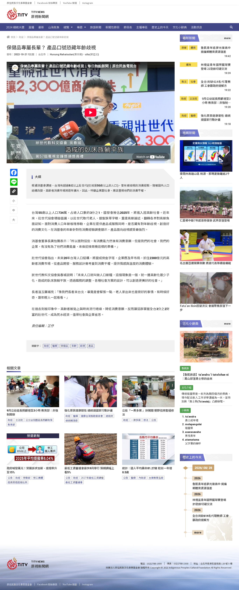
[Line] (13, 182)
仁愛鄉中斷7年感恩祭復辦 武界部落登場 (205, 220)
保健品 (64, 346)
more (197, 532)
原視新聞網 (40, 16)
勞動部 (26, 477)
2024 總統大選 (15, 27)
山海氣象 (53, 27)
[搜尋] (231, 27)
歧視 (82, 346)
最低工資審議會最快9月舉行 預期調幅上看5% (89, 470)
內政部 (142, 477)
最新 (41, 27)
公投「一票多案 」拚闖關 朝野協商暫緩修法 (148, 412)
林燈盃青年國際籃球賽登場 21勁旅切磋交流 (216, 67)
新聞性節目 (113, 27)
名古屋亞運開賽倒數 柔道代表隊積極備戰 (205, 263)
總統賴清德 (71, 420)
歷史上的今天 (160, 27)
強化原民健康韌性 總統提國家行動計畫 (88, 410)
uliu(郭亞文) (92, 54)
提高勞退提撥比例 (17, 482)
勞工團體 (38, 477)
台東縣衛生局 (156, 477)
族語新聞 (95, 27)
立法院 (19, 420)
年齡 (74, 346)
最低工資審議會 (74, 482)
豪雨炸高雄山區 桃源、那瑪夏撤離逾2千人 (205, 175)
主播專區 (141, 27)
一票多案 (136, 420)
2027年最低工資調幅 (92, 477)
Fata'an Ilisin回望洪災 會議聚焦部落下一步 (205, 308)
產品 (90, 346)
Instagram (87, 3)
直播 (31, 27)
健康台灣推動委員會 (92, 416)
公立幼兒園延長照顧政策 (39, 420)
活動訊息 (196, 27)
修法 (145, 420)
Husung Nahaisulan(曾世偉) (66, 54)
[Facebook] (13, 172)
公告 (10, 477)
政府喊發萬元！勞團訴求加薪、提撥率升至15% (32, 470)
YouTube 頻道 (70, 3)
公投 (153, 420)
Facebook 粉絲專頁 (47, 3)
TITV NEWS (38, 12)
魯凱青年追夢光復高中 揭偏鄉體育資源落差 (216, 50)
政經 (46, 346)
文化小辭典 (180, 27)
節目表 (128, 27)
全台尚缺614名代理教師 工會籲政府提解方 (216, 84)
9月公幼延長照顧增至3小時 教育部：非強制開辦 (32, 412)
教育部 (11, 424)
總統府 (109, 416)
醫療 (54, 346)
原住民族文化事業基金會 (19, 3)
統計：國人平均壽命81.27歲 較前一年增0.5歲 (147, 470)
